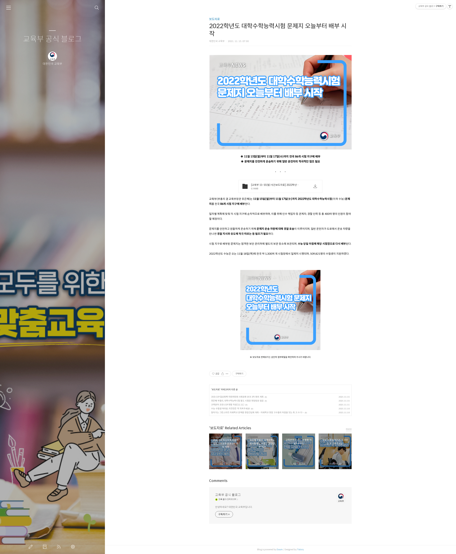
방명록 (45, 546)
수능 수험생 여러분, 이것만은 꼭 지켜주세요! (230, 408)
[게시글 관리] (227, 373)
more (349, 428)
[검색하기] (97, 8)
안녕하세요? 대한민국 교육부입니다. (233, 507)
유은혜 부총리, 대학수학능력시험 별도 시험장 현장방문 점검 (237, 400)
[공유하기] (222, 373)
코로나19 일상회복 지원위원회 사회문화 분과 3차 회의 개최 (237, 396)
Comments (218, 481)
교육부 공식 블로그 (52, 39)
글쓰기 (31, 546)
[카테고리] (8, 7)
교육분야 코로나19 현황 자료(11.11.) (227, 404)
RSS (59, 546)
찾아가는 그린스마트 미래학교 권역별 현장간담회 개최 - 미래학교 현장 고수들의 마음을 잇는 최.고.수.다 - (257, 412)
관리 (73, 546)
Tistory (300, 549)
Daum (280, 549)
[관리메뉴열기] (449, 6)
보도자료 (214, 19)
